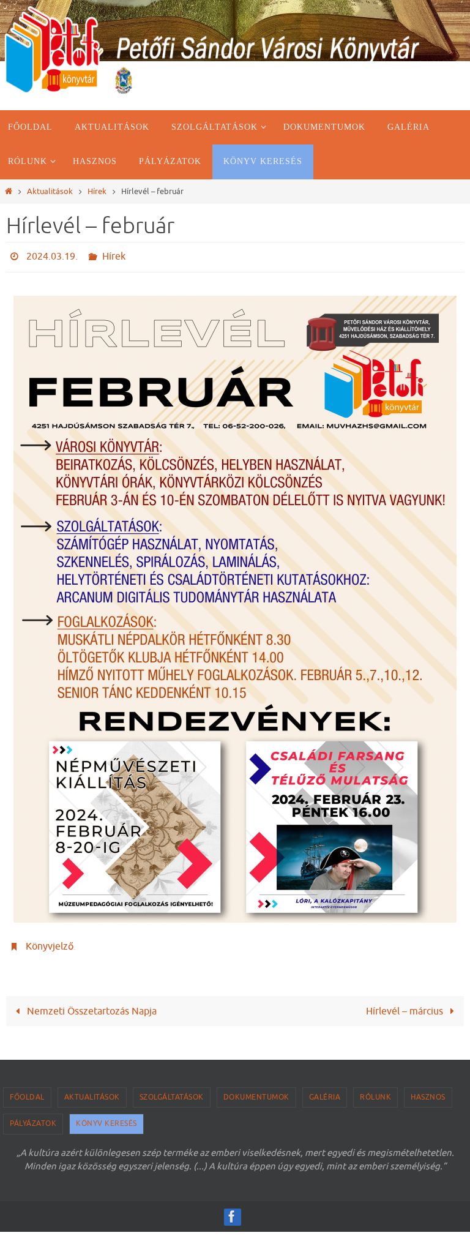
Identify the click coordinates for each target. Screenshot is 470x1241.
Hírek (97, 192)
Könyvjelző (49, 941)
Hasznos (428, 1090)
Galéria (325, 1090)
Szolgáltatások (172, 1090)
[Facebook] (232, 1210)
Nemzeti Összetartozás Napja (90, 1003)
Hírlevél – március (406, 1003)
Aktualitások (50, 192)
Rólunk (375, 1090)
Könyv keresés (106, 1117)
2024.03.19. (52, 255)
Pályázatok (33, 1117)
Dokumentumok (256, 1090)
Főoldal (27, 1090)
